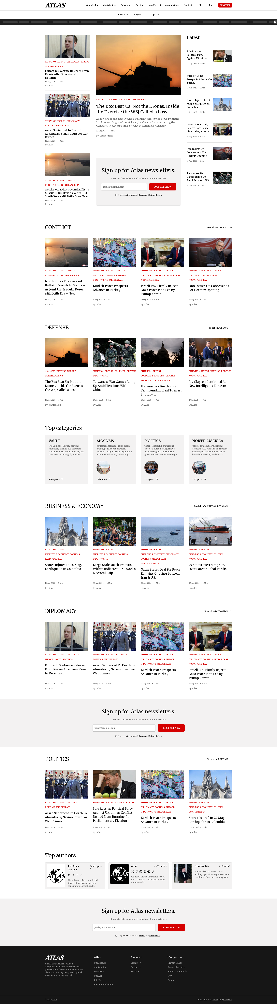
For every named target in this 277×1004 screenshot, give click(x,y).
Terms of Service (176, 967)
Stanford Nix (106, 135)
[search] (200, 5)
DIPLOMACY (73, 61)
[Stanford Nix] (183, 873)
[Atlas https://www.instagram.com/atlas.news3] (144, 871)
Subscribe (126, 5)
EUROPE (85, 61)
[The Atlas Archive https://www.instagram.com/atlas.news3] (77, 875)
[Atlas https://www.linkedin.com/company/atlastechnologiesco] (140, 871)
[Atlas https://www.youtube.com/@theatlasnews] (148, 871)
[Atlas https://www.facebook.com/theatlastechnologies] (136, 871)
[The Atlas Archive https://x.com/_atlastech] (69, 875)
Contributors (109, 5)
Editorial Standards (177, 971)
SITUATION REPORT (55, 61)
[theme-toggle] (210, 5)
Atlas (50, 85)
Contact (188, 5)
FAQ (170, 976)
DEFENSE (112, 99)
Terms (142, 195)
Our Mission (92, 5)
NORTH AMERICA (54, 66)
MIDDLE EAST (63, 125)
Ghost (215, 999)
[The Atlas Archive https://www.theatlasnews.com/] (81, 875)
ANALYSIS (101, 99)
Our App (140, 5)
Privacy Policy (155, 195)
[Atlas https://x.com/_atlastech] (132, 871)
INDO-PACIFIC (52, 185)
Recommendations (169, 5)
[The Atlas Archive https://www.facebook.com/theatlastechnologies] (73, 875)
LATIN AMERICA (53, 559)
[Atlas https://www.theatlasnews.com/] (152, 871)
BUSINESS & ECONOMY (152, 375)
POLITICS (50, 125)
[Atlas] (55, 5)
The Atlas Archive (73, 868)
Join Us (152, 5)
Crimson (227, 999)
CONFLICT (72, 180)
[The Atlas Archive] (56, 875)
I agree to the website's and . (140, 195)
